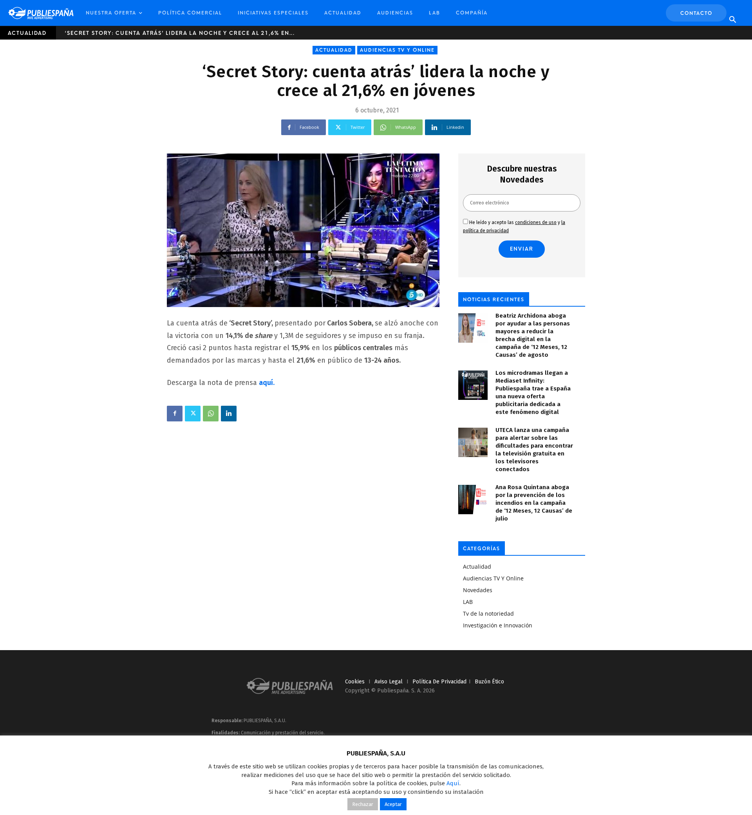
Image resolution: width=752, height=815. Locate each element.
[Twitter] (193, 413)
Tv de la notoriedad (488, 613)
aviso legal (388, 681)
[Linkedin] (229, 413)
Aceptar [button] (393, 804)
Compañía (472, 13)
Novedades (477, 590)
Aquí (452, 783)
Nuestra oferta (111, 13)
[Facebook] (175, 413)
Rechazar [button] (362, 804)
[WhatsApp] (211, 413)
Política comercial (190, 13)
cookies (355, 681)
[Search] (732, 20)
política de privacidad (439, 681)
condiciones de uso (536, 222)
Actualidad (343, 13)
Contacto (696, 13)
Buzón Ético (489, 681)
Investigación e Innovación (497, 625)
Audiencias (395, 13)
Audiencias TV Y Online (397, 50)
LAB (434, 13)
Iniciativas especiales (273, 13)
